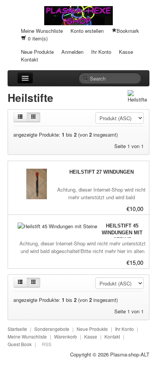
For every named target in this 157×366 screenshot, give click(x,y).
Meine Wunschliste (42, 30)
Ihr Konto (101, 51)
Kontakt (29, 59)
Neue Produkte (37, 51)
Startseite (17, 329)
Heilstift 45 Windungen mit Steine (122, 232)
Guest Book (20, 344)
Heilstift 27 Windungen (101, 172)
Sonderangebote (51, 329)
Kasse (126, 51)
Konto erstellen (87, 30)
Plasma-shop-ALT (129, 354)
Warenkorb (65, 336)
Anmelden (72, 51)
